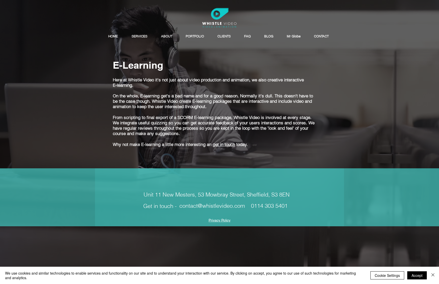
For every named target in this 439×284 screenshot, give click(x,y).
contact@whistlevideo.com (212, 205)
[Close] (433, 275)
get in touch (224, 144)
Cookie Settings (387, 275)
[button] (139, 36)
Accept (417, 275)
